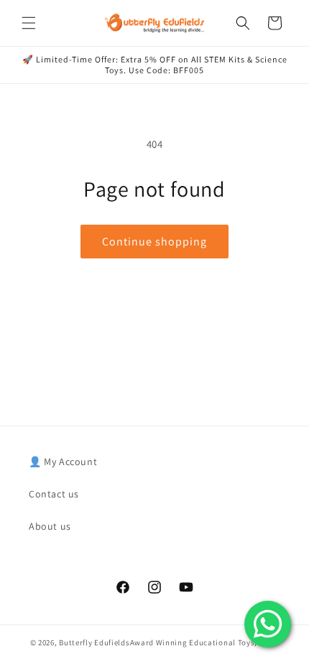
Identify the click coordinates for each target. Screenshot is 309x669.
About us (50, 526)
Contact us (54, 493)
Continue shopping (154, 241)
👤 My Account (63, 461)
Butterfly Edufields (94, 642)
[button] (29, 23)
